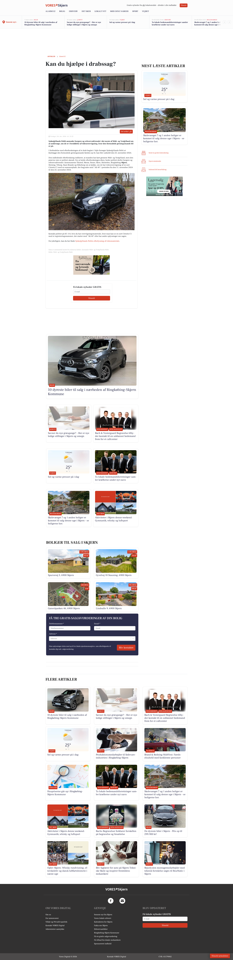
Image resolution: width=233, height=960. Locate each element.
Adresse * (53, 634)
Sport (135, 11)
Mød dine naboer (119, 11)
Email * (97, 623)
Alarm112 (50, 11)
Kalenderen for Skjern (103, 922)
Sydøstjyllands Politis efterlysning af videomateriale (97, 241)
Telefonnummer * (56, 623)
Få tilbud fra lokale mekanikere (107, 940)
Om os (48, 914)
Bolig (62, 11)
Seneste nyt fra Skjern (103, 914)
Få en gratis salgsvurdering (105, 936)
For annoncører (52, 918)
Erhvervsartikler (101, 929)
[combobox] (50, 638)
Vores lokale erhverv (102, 918)
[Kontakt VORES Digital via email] (122, 901)
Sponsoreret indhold (102, 943)
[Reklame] (91, 265)
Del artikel (125, 131)
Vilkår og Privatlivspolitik (56, 922)
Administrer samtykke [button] (55, 929)
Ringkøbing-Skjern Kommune (106, 933)
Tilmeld (183, 5)
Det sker (86, 11)
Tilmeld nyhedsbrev (220, 956)
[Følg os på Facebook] (111, 901)
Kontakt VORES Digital (55, 925)
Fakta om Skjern (101, 925)
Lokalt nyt (100, 11)
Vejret (145, 11)
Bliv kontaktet (126, 647)
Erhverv (73, 11)
